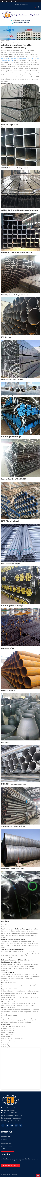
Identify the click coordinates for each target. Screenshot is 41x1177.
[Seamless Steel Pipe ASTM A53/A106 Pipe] (20, 458)
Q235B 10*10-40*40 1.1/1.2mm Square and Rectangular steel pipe (19, 211)
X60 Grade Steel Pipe (7, 60)
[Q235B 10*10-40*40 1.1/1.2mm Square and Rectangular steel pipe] (20, 189)
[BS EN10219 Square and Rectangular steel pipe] (20, 231)
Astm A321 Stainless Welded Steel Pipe (12, 1039)
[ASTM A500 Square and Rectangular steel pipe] (20, 147)
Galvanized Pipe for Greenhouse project (13, 939)
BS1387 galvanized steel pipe (10, 563)
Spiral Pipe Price (34, 58)
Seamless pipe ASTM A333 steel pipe (13, 826)
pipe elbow (5, 921)
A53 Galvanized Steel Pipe (8, 58)
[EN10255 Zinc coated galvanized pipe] (20, 763)
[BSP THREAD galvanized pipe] (20, 500)
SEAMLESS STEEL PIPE (7, 972)
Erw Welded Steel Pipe (7, 1030)
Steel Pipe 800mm (6, 1036)
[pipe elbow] (20, 895)
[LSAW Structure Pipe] (20, 669)
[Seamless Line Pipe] (20, 627)
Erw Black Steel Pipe (7, 1034)
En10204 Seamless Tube (8, 1032)
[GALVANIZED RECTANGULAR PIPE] (20, 358)
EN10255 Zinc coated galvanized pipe (13, 784)
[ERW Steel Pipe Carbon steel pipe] (20, 585)
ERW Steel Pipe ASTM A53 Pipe (11, 437)
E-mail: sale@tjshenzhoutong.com (13, 1115)
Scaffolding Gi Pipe (6, 1047)
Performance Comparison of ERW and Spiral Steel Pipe (17, 960)
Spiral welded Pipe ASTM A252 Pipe (12, 869)
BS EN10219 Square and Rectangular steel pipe (16, 252)
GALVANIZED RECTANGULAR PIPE (12, 379)
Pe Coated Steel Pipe (23, 58)
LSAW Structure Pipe (8, 690)
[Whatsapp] (32, 886)
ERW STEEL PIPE (5, 1136)
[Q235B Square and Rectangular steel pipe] (20, 274)
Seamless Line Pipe (7, 648)
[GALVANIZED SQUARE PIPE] (20, 103)
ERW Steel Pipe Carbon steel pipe (12, 606)
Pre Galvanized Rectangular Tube (10, 1041)
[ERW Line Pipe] (20, 316)
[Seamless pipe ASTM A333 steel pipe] (20, 805)
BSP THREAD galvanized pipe (10, 521)
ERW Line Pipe (6, 337)
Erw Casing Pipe (5, 1043)
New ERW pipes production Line (10, 962)
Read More (4, 127)
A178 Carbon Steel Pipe (7, 1028)
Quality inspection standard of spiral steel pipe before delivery (19, 929)
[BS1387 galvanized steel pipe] (20, 542)
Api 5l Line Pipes (5, 1045)
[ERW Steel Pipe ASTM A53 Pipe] (20, 416)
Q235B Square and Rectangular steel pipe (15, 295)
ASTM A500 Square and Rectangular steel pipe (16, 168)
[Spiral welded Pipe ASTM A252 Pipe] (20, 848)
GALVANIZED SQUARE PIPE (10, 125)
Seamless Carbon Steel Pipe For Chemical (13, 1026)
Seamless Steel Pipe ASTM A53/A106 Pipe (14, 479)
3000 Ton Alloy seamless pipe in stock (12, 950)
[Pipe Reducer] (20, 717)
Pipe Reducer (5, 742)
